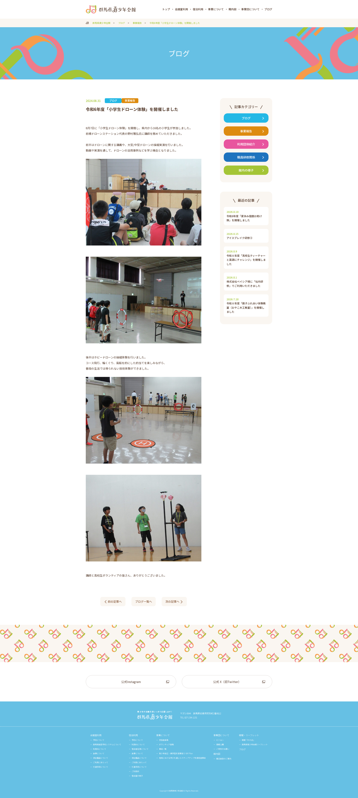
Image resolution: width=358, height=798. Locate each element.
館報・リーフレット (249, 735)
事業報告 (246, 131)
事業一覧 (163, 748)
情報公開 (220, 744)
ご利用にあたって (100, 762)
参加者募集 (163, 740)
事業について (216, 9)
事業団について (250, 9)
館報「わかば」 (248, 740)
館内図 (232, 9)
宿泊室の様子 (137, 775)
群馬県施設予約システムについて (107, 744)
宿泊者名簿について (140, 748)
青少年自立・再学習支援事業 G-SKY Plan (176, 753)
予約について (98, 740)
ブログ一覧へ (143, 601)
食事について (98, 753)
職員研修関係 (246, 157)
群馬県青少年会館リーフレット (255, 744)
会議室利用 (181, 9)
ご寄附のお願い (222, 748)
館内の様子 (246, 170)
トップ (166, 9)
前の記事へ (115, 601)
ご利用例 (135, 771)
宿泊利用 (198, 9)
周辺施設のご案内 (223, 758)
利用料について (99, 748)
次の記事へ (172, 601)
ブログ (268, 9)
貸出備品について (100, 757)
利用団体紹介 (246, 144)
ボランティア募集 (166, 744)
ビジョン (220, 740)
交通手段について (100, 766)
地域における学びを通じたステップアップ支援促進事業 (182, 757)
